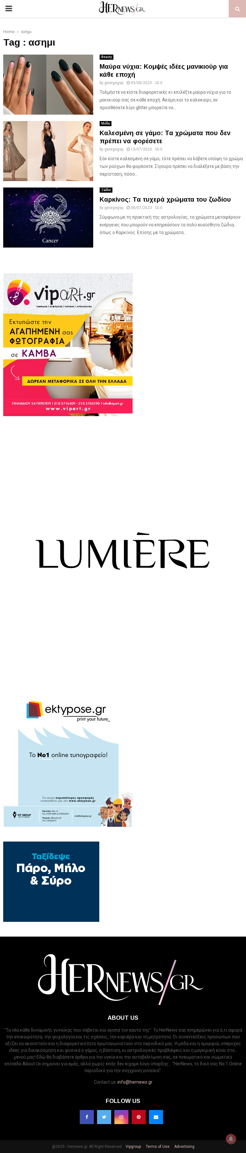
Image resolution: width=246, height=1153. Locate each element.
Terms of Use (157, 1146)
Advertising (183, 1146)
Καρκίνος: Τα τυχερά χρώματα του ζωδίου (165, 199)
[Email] (156, 1117)
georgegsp (113, 83)
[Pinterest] (139, 1117)
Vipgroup (133, 1146)
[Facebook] (87, 1117)
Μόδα (105, 123)
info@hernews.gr (135, 1082)
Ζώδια (106, 190)
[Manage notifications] (231, 1139)
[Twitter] (104, 1117)
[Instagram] (121, 1117)
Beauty (106, 57)
